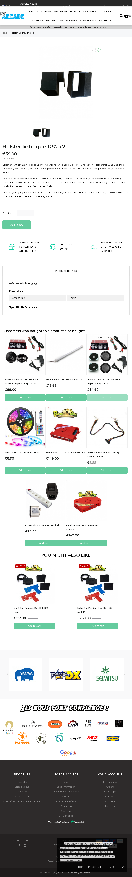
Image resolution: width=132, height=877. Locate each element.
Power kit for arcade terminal (42, 525)
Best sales (22, 782)
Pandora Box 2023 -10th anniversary (65, 452)
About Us (105, 20)
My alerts (110, 806)
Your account (110, 774)
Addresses (109, 796)
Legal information (66, 786)
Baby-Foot (60, 10)
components (87, 11)
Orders (110, 786)
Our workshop (65, 815)
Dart (73, 11)
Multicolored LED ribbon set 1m (22, 452)
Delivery (66, 782)
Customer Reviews (66, 801)
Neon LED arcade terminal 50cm (64, 379)
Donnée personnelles (91, 867)
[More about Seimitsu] (107, 674)
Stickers (71, 20)
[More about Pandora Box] (66, 674)
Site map (66, 811)
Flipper (46, 11)
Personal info (110, 782)
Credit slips (110, 791)
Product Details (66, 271)
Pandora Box (88, 20)
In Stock (37, 20)
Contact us (66, 806)
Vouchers (110, 801)
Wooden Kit (106, 11)
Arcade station (22, 796)
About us (66, 796)
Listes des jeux (21, 786)
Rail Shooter (54, 20)
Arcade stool (22, 791)
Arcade (34, 10)
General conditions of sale (65, 791)
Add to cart (16, 224)
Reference (15, 283)
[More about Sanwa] (25, 674)
